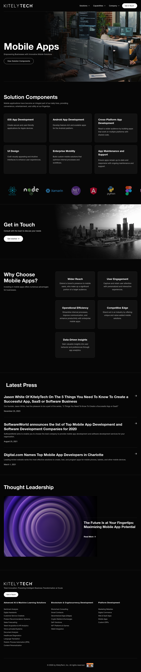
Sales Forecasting (10, 622)
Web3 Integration (57, 629)
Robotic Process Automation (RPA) (16, 642)
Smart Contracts (57, 612)
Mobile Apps (102, 619)
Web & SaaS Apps (104, 616)
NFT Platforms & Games (60, 626)
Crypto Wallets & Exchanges (61, 619)
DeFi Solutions (56, 622)
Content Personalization (13, 645)
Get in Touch (129, 6)
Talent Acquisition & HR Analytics (16, 626)
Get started (13, 239)
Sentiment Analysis (11, 609)
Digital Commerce (105, 612)
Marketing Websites (105, 609)
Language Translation (12, 639)
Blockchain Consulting (59, 609)
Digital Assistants (10, 612)
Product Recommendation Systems (17, 619)
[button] (85, 5)
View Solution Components (18, 61)
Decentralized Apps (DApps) (61, 616)
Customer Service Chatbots (14, 616)
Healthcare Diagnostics (12, 635)
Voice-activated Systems (13, 629)
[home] (18, 5)
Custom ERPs (103, 622)
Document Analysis (11, 632)
